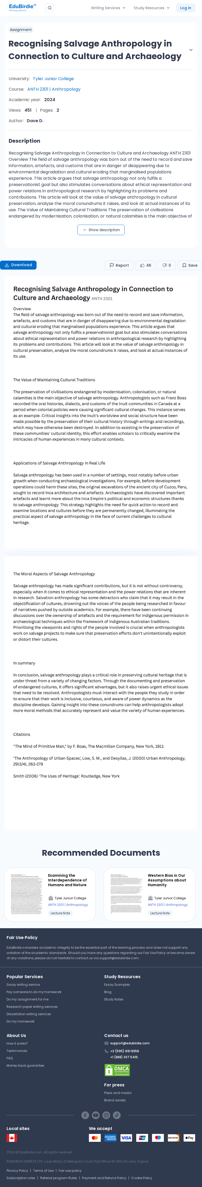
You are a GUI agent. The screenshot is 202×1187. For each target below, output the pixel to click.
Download (21, 264)
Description (24, 140)
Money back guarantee (25, 1065)
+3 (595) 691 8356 (124, 1051)
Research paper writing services (32, 1006)
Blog (108, 992)
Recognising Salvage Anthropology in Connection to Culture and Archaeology (94, 50)
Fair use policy (70, 1170)
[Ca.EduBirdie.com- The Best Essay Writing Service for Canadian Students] (12, 1141)
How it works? (17, 1043)
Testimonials (17, 1051)
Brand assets (115, 1100)
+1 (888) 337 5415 (124, 1057)
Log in (185, 8)
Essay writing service (23, 984)
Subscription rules (21, 1178)
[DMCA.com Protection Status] (149, 1070)
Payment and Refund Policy (104, 1178)
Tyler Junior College (53, 79)
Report (122, 265)
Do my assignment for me (27, 999)
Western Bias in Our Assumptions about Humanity (167, 880)
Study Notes (113, 999)
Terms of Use (43, 1170)
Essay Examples (117, 984)
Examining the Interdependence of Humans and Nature (67, 880)
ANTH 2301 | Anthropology (53, 89)
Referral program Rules (58, 1178)
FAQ (10, 1058)
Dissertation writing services (29, 1014)
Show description (104, 230)
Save (193, 265)
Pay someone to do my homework (34, 992)
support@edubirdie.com (119, 958)
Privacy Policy (17, 1170)
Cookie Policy (141, 1178)
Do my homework (20, 1021)
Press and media (118, 1093)
